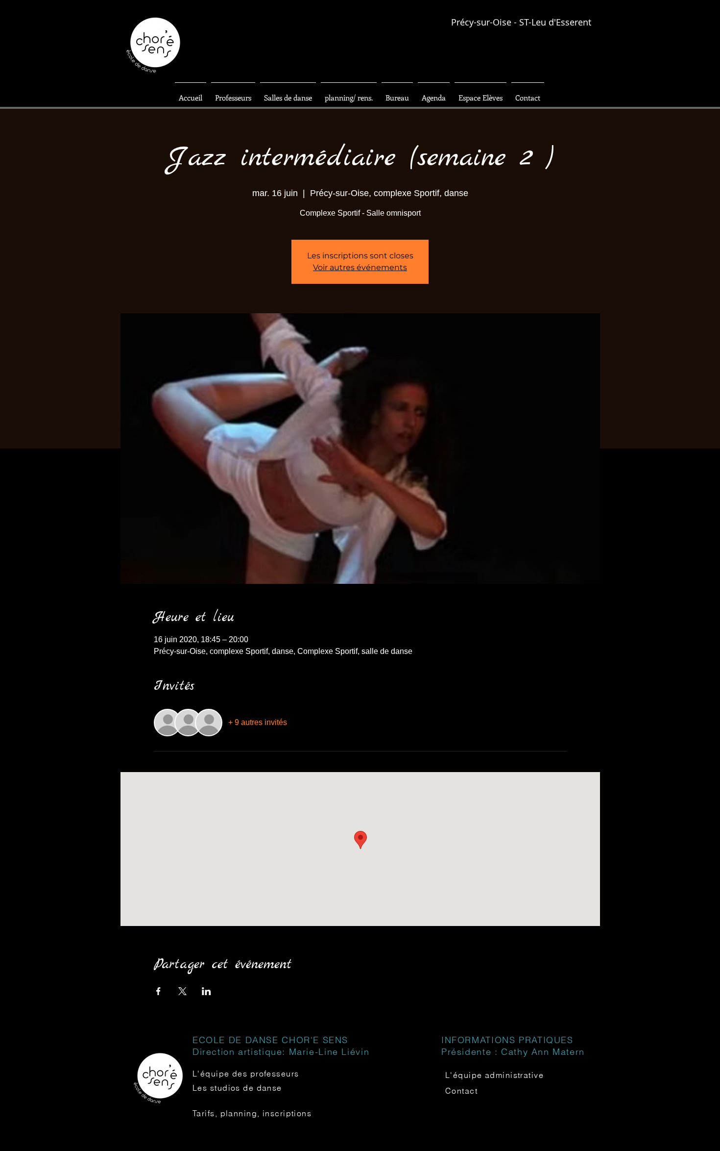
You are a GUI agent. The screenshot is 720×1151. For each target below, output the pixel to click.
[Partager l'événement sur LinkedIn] (206, 991)
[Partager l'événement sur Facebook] (158, 991)
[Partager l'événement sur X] (182, 991)
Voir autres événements (360, 267)
